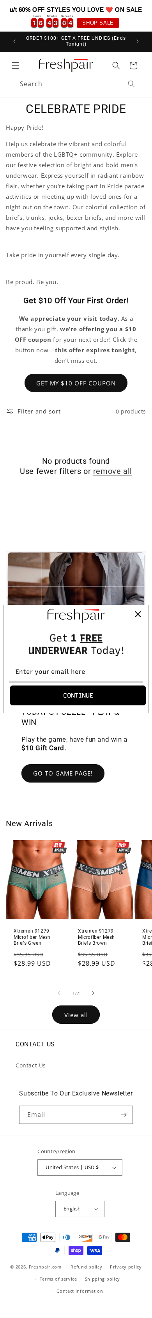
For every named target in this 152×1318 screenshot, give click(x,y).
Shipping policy (102, 1279)
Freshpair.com (45, 1267)
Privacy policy (126, 1267)
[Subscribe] (124, 1115)
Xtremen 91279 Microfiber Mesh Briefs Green (32, 937)
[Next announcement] (137, 41)
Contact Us (31, 1065)
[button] (15, 65)
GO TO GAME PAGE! (63, 773)
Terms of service (58, 1279)
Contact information (80, 1291)
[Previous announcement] (14, 41)
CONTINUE (78, 695)
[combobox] (76, 84)
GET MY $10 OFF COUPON (76, 383)
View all (76, 1015)
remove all (112, 471)
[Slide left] (58, 993)
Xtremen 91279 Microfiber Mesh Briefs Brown (96, 937)
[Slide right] (93, 993)
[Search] (131, 83)
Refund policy (86, 1267)
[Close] (138, 614)
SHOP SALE (97, 23)
